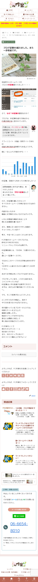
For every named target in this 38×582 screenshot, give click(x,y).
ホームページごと (9, 42)
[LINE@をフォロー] (27, 389)
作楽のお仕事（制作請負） (10, 572)
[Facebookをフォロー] (11, 389)
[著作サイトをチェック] (3, 389)
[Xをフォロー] (7, 389)
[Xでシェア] (3, 375)
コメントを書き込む (19, 354)
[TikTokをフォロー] (23, 389)
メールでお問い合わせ (19, 510)
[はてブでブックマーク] (11, 375)
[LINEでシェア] (15, 375)
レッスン (10, 569)
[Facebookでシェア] (7, 375)
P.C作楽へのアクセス (28, 572)
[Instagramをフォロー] (15, 389)
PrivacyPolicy (19, 575)
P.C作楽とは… (28, 569)
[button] (22, 375)
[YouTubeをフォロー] (19, 389)
